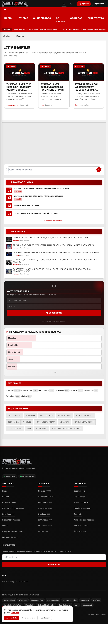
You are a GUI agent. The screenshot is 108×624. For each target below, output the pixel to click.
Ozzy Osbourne (15, 429)
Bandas (5, 497)
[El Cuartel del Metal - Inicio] (15, 4)
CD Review (60, 20)
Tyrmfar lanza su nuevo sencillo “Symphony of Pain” (53, 87)
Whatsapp (30, 415)
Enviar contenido (81, 502)
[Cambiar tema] (64, 4)
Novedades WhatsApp (45, 422)
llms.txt (103, 615)
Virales (43, 531)
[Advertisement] (54, 144)
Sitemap (91, 615)
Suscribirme (55, 313)
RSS (97, 615)
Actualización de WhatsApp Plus (66, 429)
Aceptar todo (11, 618)
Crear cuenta (79, 491)
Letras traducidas (9, 537)
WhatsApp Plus (46, 415)
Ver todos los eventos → (54, 221)
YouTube (27, 422)
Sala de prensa (8, 514)
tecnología (13, 422)
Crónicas (76, 18)
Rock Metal (45, 502)
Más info (15, 613)
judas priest (41, 429)
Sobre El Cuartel (81, 526)
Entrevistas (96, 18)
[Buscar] (71, 4)
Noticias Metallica (84, 415)
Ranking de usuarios (82, 508)
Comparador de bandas (12, 531)
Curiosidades (42, 18)
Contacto (78, 514)
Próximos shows (9, 502)
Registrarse (99, 3)
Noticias (22, 18)
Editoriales (45, 526)
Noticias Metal (14, 415)
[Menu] (5, 10)
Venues (5, 526)
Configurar (45, 618)
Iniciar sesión (79, 497)
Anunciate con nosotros (84, 520)
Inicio (8, 18)
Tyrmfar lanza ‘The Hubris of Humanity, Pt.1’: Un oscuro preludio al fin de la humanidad (18, 87)
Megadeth (64, 422)
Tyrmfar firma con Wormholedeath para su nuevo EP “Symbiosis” (87, 87)
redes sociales (64, 415)
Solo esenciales (28, 618)
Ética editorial (80, 531)
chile (29, 429)
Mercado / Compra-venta (13, 508)
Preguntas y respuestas (12, 520)
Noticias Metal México (84, 422)
